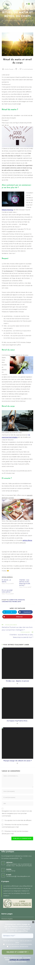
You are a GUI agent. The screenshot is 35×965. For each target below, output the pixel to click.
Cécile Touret (9, 69)
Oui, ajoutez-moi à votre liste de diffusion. (18, 820)
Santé (19, 601)
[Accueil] (2, 20)
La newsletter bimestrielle (18, 946)
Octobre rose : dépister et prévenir (17, 681)
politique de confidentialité (20, 960)
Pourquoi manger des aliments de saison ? (18, 761)
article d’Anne (27, 540)
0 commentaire (27, 69)
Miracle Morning (7, 210)
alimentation (13, 599)
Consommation (6, 601)
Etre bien (14, 601)
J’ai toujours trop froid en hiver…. (17, 721)
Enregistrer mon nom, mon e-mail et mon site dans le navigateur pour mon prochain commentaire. (17, 813)
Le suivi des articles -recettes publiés (18, 944)
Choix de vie (21, 599)
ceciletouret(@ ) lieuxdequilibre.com (18, 876)
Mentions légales (7, 919)
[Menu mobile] (31, 3)
